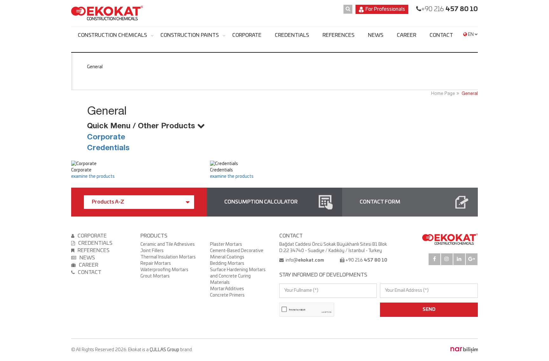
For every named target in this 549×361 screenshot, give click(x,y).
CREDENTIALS (292, 35)
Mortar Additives (227, 289)
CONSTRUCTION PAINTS (189, 35)
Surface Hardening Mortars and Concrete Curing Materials (238, 276)
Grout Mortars (155, 276)
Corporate (106, 136)
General (470, 93)
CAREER (406, 35)
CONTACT (441, 35)
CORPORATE (246, 35)
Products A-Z (108, 201)
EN (471, 34)
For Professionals (385, 9)
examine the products (93, 176)
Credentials (108, 147)
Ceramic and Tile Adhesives (167, 244)
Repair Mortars (155, 263)
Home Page (443, 93)
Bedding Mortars (227, 263)
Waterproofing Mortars (164, 270)
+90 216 (449, 9)
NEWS (375, 35)
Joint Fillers (152, 251)
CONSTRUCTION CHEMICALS (112, 35)
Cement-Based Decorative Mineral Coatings (236, 254)
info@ (304, 260)
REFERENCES (338, 35)
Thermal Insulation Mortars (168, 257)
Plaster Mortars (226, 244)
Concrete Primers (227, 295)
